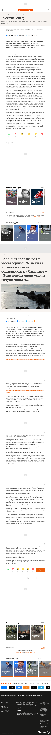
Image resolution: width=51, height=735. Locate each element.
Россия (21, 578)
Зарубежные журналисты (16, 693)
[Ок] (35, 35)
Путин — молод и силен (19, 142)
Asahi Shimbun (5, 255)
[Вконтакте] (21, 35)
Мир (7, 142)
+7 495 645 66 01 (4, 711)
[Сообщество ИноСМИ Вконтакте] (19, 687)
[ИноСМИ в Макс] (4, 687)
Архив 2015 (11, 142)
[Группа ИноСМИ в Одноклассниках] (26, 687)
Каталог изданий (5, 693)
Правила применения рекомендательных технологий (30, 695)
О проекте (26, 693)
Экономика (20, 683)
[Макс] (8, 35)
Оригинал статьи (46, 14)
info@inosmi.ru (4, 707)
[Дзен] (13, 35)
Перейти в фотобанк (18, 309)
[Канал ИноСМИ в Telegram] (41, 687)
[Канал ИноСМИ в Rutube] (34, 687)
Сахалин (12, 578)
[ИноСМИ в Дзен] (12, 687)
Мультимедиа (45, 683)
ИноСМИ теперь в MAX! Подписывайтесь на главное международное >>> (25, 359)
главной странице (38, 216)
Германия (20, 14)
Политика (14, 683)
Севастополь (33, 578)
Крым (29, 578)
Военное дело (32, 683)
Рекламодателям (33, 693)
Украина (25, 578)
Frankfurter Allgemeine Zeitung (9, 14)
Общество (8, 578)
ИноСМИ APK (4, 697)
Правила (43, 212)
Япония (11, 255)
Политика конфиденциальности (8, 695)
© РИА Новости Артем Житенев (7, 309)
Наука (26, 683)
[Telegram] (29, 35)
